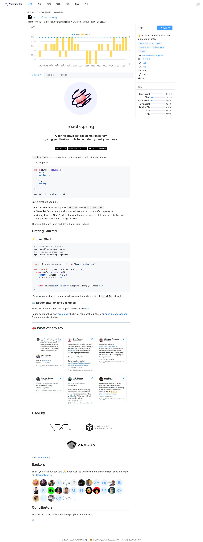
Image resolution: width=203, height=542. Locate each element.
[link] (31, 12)
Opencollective (44, 475)
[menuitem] (30, 4)
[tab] (36, 75)
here (86, 308)
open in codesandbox (116, 314)
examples (63, 314)
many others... (44, 457)
